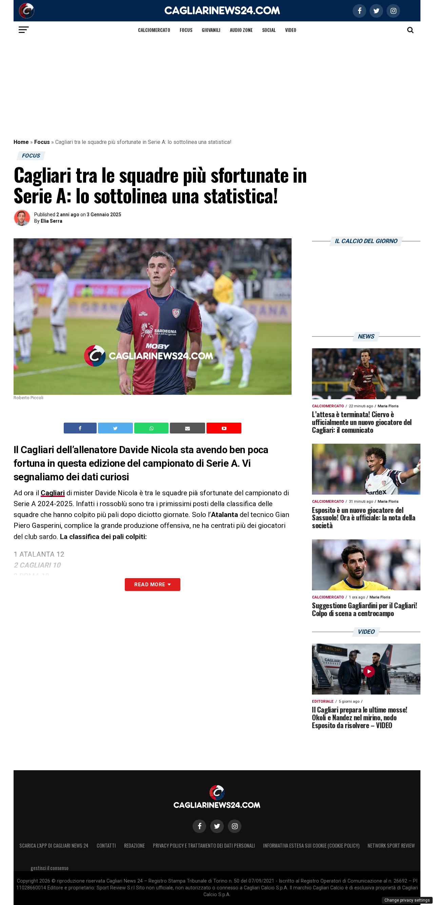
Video (290, 29)
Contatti (106, 845)
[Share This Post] (152, 428)
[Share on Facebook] (81, 428)
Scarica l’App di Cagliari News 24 (53, 845)
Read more (149, 584)
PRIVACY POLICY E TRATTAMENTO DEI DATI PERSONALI (204, 845)
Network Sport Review (391, 845)
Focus (186, 29)
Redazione (134, 845)
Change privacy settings (407, 900)
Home (21, 142)
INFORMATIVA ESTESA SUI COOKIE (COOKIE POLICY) (311, 845)
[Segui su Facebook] (199, 826)
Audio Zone (241, 29)
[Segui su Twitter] (217, 826)
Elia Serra (51, 221)
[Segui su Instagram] (234, 826)
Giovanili (211, 29)
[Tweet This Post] (116, 428)
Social (269, 29)
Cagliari (53, 493)
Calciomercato (154, 29)
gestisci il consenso (49, 867)
